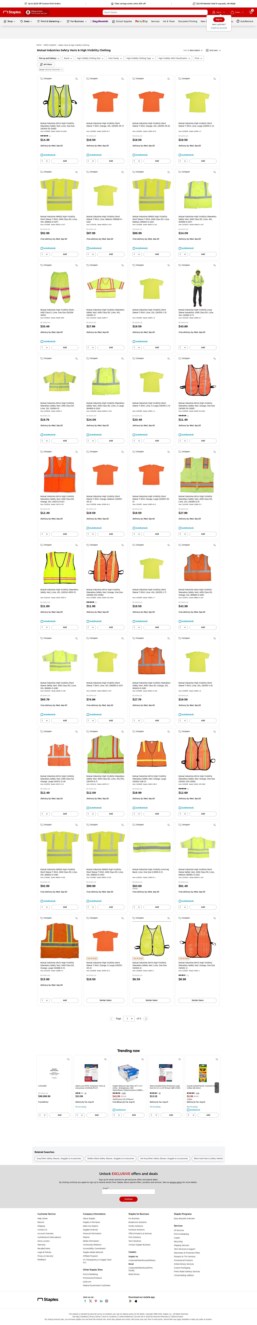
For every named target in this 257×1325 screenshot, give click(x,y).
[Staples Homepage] (12, 12)
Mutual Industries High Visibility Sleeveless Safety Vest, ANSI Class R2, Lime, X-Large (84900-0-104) (105, 406)
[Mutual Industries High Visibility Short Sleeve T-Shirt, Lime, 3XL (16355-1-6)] (198, 661)
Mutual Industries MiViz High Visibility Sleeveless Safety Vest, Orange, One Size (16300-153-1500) (104, 592)
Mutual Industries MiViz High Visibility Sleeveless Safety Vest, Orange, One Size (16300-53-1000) (197, 406)
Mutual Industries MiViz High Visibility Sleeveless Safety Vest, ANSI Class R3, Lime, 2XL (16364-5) (57, 406)
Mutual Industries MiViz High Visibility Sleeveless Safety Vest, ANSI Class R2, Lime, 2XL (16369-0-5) (195, 499)
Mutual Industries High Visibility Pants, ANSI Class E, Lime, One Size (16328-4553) (57, 313)
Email (105, 1188)
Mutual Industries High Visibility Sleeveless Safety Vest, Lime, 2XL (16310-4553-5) (59, 591)
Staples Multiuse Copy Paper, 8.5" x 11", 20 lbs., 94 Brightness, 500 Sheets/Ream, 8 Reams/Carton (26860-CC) (128, 1088)
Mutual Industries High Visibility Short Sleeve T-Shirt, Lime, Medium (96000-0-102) (104, 219)
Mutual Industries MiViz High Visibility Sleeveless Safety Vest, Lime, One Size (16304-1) (150, 965)
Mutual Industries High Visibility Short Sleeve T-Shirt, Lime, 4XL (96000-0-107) (104, 684)
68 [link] (159, 1093)
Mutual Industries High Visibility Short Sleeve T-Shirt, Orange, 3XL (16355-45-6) (151, 124)
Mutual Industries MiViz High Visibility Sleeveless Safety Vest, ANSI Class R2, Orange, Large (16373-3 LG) (57, 779)
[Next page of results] (146, 1019)
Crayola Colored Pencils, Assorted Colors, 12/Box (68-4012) (202, 1087)
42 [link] (85, 1093)
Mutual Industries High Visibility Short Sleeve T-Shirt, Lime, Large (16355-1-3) (196, 124)
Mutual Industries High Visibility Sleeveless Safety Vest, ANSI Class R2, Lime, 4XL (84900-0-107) (197, 219)
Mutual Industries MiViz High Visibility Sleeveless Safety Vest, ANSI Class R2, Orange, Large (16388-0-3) (57, 965)
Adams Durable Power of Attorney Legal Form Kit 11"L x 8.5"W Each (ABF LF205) (165, 1087)
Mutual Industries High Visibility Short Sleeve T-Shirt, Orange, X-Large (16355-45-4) (104, 965)
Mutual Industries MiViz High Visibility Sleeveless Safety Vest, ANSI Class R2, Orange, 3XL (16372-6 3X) (57, 499)
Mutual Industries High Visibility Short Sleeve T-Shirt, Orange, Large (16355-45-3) (151, 499)
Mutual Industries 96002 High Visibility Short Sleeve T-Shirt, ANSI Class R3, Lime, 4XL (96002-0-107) (58, 219)
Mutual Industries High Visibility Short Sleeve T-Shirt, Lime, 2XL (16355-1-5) (150, 311)
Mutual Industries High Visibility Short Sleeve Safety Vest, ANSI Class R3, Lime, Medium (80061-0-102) (196, 872)
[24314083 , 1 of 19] (54, 1073)
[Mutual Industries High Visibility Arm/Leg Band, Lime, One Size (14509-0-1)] (152, 847)
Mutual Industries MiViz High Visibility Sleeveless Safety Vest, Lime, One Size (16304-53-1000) (57, 126)
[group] (54, 1087)
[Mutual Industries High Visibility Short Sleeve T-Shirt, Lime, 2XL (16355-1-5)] (152, 288)
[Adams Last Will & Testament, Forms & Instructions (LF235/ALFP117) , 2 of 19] (91, 1073)
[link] (42, 3)
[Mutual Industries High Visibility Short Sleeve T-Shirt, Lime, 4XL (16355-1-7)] (152, 567)
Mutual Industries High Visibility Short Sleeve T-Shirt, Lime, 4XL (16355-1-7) (149, 591)
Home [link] (38, 45)
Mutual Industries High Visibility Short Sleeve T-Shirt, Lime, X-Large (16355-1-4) (151, 404)
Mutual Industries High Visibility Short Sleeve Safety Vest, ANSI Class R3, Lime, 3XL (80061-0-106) (58, 686)
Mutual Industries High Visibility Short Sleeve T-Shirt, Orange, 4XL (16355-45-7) (105, 124)
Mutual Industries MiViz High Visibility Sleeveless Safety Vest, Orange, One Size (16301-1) (197, 965)
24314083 (42, 1086)
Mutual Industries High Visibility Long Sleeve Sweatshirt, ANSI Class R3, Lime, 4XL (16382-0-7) (196, 313)
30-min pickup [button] (80, 1107)
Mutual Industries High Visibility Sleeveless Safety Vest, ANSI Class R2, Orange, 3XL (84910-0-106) (151, 686)
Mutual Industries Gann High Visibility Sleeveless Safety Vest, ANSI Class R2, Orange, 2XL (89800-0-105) (195, 592)
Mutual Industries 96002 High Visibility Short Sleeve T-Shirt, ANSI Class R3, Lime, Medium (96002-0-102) (151, 219)
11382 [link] (124, 1093)
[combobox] (155, 12)
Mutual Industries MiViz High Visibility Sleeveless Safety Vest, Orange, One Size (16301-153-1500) (197, 779)
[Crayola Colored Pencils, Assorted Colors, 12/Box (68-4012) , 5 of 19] (202, 1073)
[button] (205, 12)
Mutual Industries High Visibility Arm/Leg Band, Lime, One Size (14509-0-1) (151, 871)
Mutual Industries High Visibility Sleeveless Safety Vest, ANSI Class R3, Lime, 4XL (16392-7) (105, 313)
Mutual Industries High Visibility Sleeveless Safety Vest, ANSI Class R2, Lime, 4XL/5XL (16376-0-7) (105, 779)
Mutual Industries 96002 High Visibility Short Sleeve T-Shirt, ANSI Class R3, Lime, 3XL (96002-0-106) (58, 872)
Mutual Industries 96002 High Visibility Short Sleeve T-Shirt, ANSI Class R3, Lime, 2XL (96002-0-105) (104, 872)
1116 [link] (197, 1093)
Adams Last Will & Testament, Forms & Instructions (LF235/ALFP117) (90, 1087)
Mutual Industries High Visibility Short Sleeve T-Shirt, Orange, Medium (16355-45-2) (104, 499)
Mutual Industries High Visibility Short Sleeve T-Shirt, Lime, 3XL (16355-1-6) (196, 684)
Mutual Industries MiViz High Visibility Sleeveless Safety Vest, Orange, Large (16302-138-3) (149, 779)
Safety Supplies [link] (50, 45)
